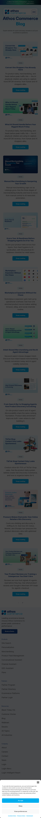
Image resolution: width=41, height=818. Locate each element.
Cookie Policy (12, 815)
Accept (20, 801)
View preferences (20, 811)
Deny (20, 806)
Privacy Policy (21, 815)
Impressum (29, 815)
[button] (38, 782)
